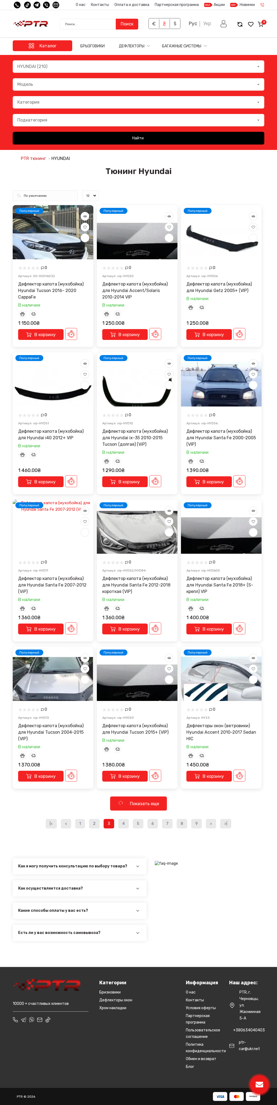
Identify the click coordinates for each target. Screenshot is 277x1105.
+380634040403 (249, 1030)
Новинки (247, 4)
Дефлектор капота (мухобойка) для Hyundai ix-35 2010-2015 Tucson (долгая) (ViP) (135, 438)
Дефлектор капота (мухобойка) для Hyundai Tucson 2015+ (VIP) (135, 729)
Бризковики (110, 992)
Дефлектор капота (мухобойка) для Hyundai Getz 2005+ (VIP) (219, 287)
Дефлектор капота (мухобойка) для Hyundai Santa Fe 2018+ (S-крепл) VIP (219, 585)
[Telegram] (37, 5)
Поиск (127, 24)
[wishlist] (250, 24)
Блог (190, 1066)
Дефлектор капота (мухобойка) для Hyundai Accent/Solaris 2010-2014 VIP (135, 290)
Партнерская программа (177, 4)
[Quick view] (85, 216)
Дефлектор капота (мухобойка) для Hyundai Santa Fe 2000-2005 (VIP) (221, 438)
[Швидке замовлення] (71, 334)
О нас (80, 4)
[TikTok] (27, 5)
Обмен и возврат (201, 1059)
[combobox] (138, 66)
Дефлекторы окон (115, 1000)
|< (51, 823)
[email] (55, 5)
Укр (207, 24)
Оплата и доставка (131, 4)
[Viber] (46, 5)
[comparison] (240, 24)
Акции (219, 4)
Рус (193, 24)
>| (225, 823)
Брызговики (92, 46)
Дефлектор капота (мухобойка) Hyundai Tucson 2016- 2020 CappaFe (51, 290)
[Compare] (85, 238)
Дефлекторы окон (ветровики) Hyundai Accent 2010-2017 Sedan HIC (221, 732)
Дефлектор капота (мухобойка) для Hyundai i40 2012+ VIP (51, 434)
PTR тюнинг (33, 158)
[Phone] (15, 1019)
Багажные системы (182, 46)
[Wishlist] (85, 227)
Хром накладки (112, 1008)
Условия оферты (201, 1008)
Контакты (100, 4)
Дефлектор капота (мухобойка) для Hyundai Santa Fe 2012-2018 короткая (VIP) (136, 585)
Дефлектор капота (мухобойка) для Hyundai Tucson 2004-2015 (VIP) (51, 732)
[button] (223, 23)
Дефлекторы (132, 46)
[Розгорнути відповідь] (137, 866)
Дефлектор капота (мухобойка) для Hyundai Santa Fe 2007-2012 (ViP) (52, 585)
